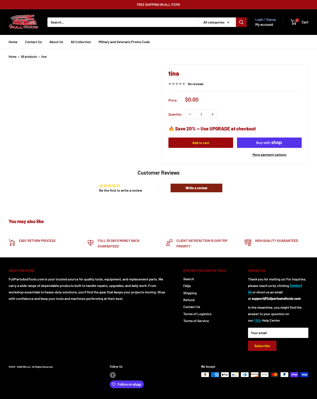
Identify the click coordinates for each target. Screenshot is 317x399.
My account (264, 24)
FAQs (187, 286)
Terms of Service (196, 321)
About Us (56, 42)
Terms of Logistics (197, 314)
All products (29, 56)
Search (188, 279)
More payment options (269, 154)
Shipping (190, 293)
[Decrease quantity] (189, 114)
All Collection (81, 42)
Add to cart (200, 143)
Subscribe (262, 346)
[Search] (241, 22)
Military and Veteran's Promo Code (124, 42)
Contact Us (33, 42)
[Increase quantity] (212, 114)
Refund (189, 300)
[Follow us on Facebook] (113, 375)
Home (13, 42)
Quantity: (175, 114)
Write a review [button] (196, 188)
